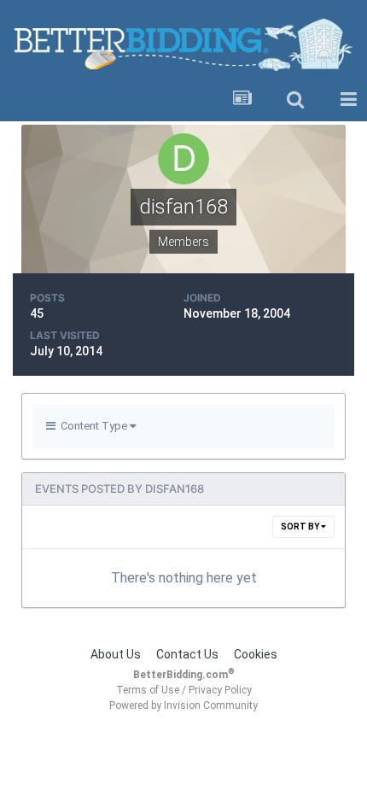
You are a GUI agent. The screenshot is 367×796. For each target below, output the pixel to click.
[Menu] (348, 100)
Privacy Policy (220, 690)
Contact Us (187, 654)
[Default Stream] (242, 100)
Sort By (301, 526)
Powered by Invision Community (183, 705)
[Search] (295, 100)
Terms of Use (147, 690)
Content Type (92, 425)
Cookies (255, 654)
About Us (115, 654)
